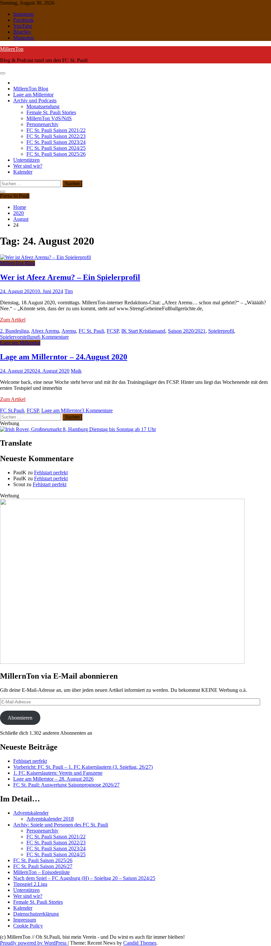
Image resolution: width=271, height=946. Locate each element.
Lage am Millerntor (33, 94)
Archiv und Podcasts (35, 100)
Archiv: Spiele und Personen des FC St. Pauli (60, 825)
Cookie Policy (28, 926)
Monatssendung (42, 106)
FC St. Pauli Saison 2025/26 (56, 154)
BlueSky (22, 32)
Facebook (23, 20)
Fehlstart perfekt (51, 472)
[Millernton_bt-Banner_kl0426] (122, 662)
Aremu (68, 331)
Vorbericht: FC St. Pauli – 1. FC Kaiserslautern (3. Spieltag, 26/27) (83, 767)
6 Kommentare (53, 337)
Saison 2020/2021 (187, 331)
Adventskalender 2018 (50, 819)
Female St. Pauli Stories (51, 112)
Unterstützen (26, 160)
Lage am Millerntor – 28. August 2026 (53, 779)
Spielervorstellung (19, 337)
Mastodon (23, 38)
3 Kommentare (97, 410)
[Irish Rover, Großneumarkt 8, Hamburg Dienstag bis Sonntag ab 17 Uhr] (78, 429)
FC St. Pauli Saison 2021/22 (56, 130)
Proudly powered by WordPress (34, 943)
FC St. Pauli (91, 331)
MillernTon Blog (30, 88)
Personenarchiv (42, 124)
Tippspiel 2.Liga (30, 884)
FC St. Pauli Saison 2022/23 (56, 136)
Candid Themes (139, 943)
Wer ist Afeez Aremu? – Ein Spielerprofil (70, 277)
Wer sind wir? (27, 166)
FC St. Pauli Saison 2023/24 (56, 142)
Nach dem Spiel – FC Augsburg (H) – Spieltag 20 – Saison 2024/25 (84, 878)
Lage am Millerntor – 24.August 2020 (63, 357)
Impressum (24, 920)
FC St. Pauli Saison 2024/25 (56, 148)
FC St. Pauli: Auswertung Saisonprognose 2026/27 (66, 785)
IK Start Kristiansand (143, 331)
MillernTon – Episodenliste (41, 872)
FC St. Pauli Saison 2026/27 (42, 866)
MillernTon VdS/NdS (49, 118)
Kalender (22, 172)
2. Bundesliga (14, 331)
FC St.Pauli (12, 410)
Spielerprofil (221, 331)
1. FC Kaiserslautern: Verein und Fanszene (57, 773)
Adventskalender (31, 813)
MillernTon (11, 49)
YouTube (22, 26)
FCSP (113, 331)
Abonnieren (20, 718)
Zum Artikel (12, 319)
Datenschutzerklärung (36, 914)
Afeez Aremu (45, 331)
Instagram (23, 14)
